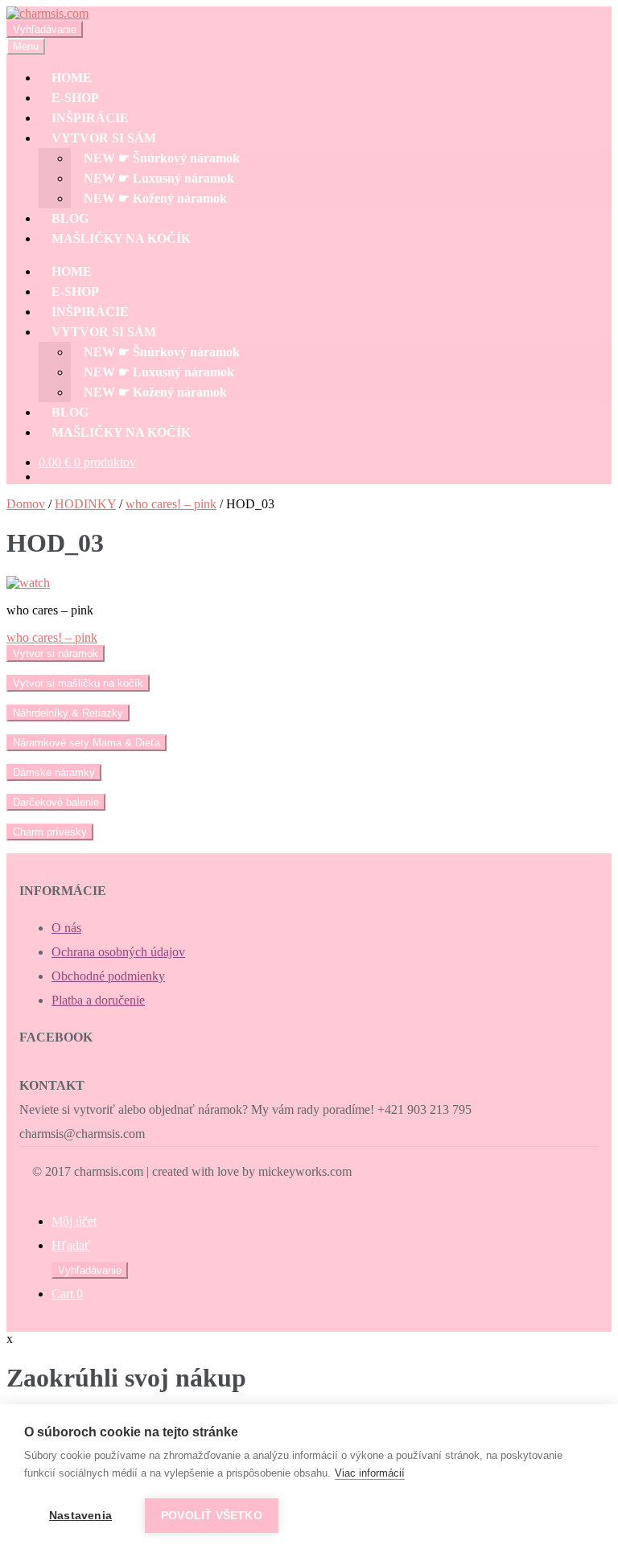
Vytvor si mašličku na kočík (78, 683)
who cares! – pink (171, 504)
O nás (66, 928)
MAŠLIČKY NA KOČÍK (121, 238)
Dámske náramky (54, 772)
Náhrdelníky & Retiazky (68, 713)
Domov (25, 504)
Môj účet (74, 1221)
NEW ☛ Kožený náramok (155, 198)
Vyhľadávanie (44, 29)
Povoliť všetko (211, 1516)
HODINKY (85, 504)
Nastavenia (80, 1516)
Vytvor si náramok (55, 653)
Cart (67, 1293)
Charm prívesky (50, 832)
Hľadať (71, 1245)
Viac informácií (370, 1473)
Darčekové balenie (56, 802)
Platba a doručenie (98, 1000)
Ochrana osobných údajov (118, 952)
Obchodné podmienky (108, 976)
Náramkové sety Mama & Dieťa (86, 743)
